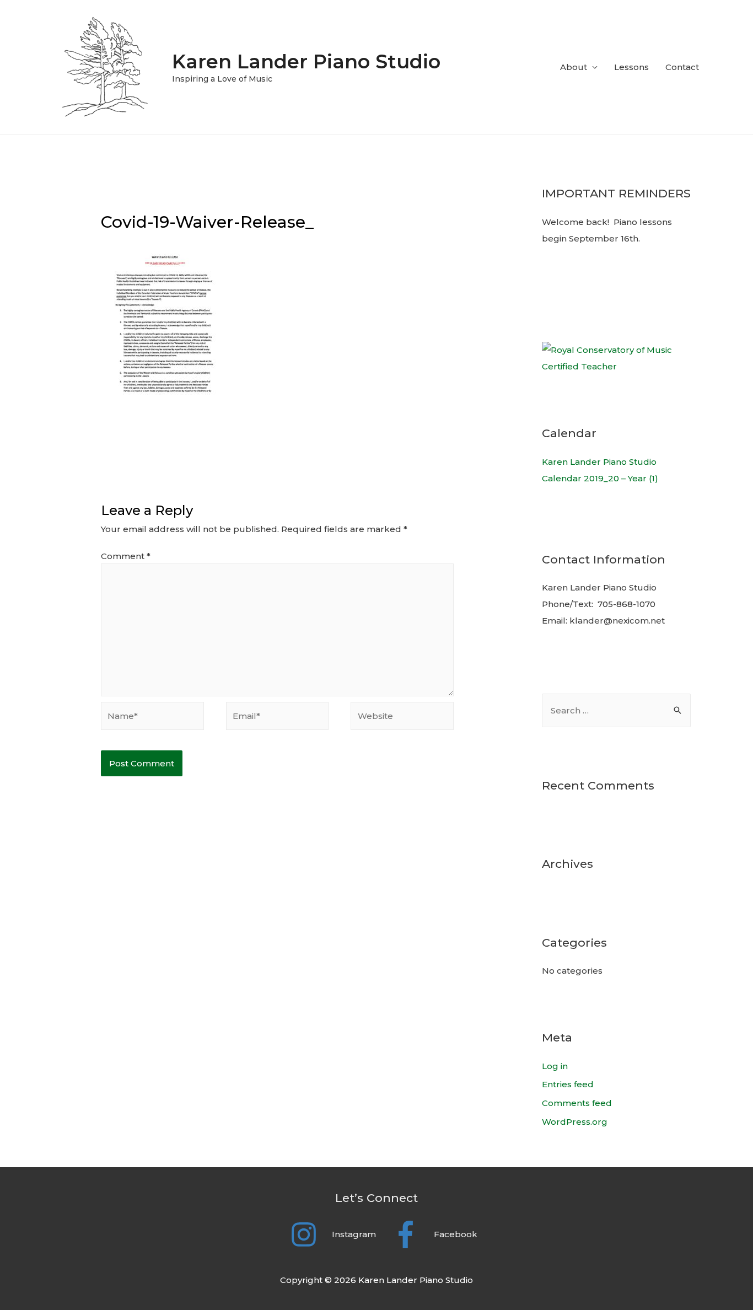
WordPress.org (574, 1121)
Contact (682, 67)
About (573, 67)
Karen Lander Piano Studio (306, 61)
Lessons (631, 67)
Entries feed (568, 1084)
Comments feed (577, 1103)
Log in (555, 1066)
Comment (125, 556)
